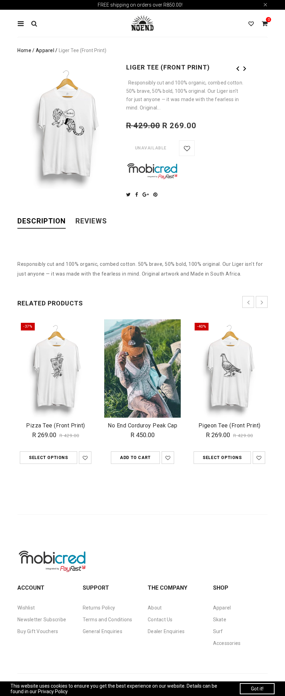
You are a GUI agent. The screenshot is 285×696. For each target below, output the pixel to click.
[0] (265, 24)
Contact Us (160, 619)
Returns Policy (99, 608)
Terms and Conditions (107, 619)
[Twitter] (130, 194)
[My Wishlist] (251, 24)
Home (24, 50)
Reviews (91, 221)
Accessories (227, 643)
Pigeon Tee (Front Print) (229, 425)
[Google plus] (147, 194)
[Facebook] (138, 194)
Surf (218, 631)
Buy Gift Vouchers (37, 631)
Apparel (45, 50)
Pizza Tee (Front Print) (55, 425)
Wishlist (26, 608)
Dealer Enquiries (166, 631)
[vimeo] (157, 194)
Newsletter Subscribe (41, 619)
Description (41, 221)
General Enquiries (102, 631)
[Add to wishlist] (187, 148)
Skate (219, 619)
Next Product (244, 68)
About (155, 608)
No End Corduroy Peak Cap (142, 425)
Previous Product (237, 68)
